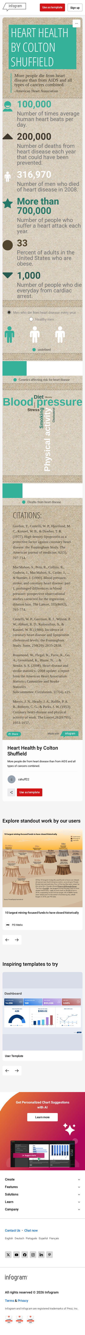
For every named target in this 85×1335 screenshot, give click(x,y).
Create (9, 1179)
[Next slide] (17, 940)
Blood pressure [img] (42, 402)
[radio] (42, 312)
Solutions (11, 1194)
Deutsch (19, 1238)
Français (54, 1238)
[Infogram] (14, 7)
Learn (9, 1202)
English (9, 1238)
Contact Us (12, 1230)
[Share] (11, 792)
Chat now (31, 1230)
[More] (76, 23)
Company (12, 1209)
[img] (9, 334)
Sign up (75, 7)
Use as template (52, 7)
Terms (9, 1301)
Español (43, 1238)
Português (31, 1238)
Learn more (42, 1117)
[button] (42, 350)
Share (15, 734)
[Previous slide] (7, 940)
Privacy (23, 1301)
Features (11, 1187)
